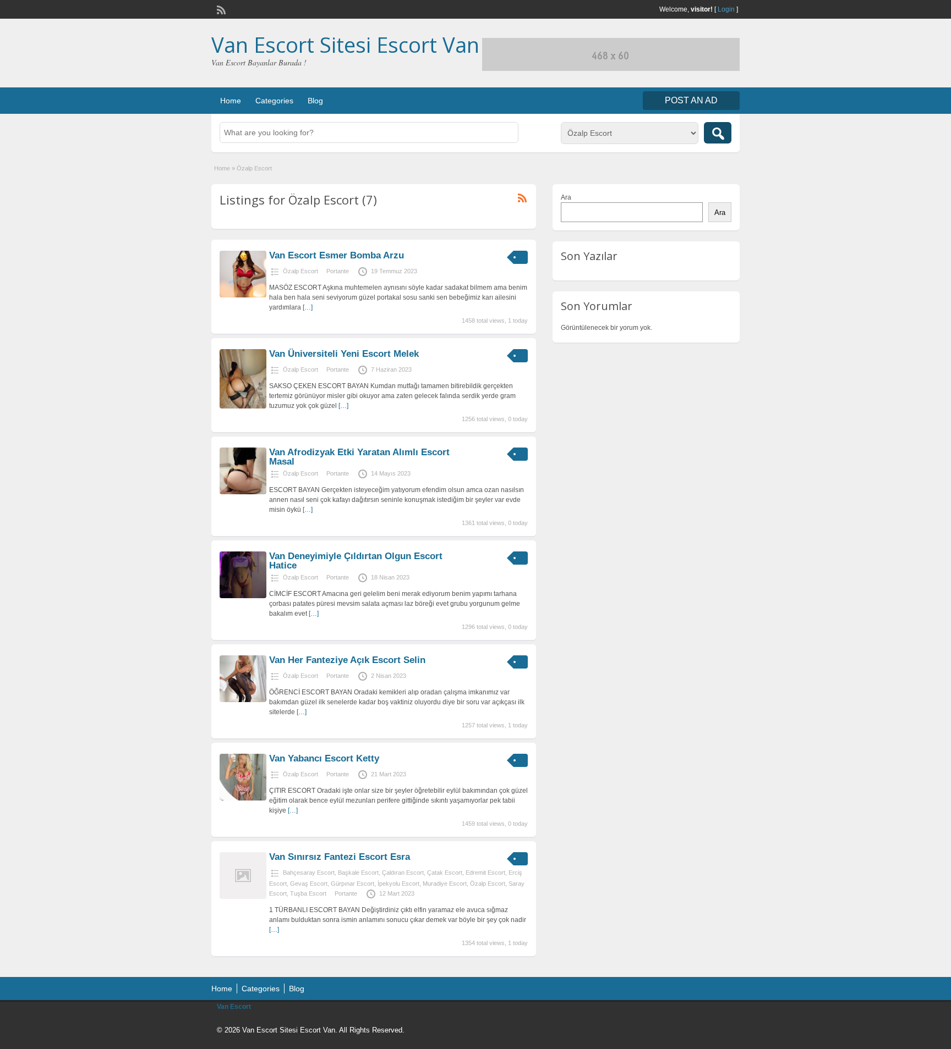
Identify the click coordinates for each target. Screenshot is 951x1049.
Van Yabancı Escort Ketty (324, 758)
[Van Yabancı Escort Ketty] (243, 798)
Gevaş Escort (308, 883)
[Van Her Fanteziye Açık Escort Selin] (243, 700)
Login (726, 9)
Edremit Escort (485, 872)
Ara (566, 197)
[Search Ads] (717, 132)
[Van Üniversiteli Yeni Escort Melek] (243, 406)
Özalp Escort (300, 271)
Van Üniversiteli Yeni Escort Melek (344, 354)
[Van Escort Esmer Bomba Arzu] (243, 295)
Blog (315, 100)
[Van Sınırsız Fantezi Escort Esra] (243, 897)
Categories (274, 100)
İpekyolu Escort (398, 883)
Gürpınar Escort (352, 883)
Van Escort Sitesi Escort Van (345, 44)
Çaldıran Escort (403, 872)
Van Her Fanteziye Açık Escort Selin (347, 660)
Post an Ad (691, 100)
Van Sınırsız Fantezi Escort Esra (339, 857)
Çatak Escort (444, 872)
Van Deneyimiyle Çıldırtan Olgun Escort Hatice (355, 561)
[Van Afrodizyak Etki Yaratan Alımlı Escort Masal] (243, 492)
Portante (337, 271)
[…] (308, 307)
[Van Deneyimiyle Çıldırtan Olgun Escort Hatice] (243, 596)
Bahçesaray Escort (309, 872)
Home (230, 100)
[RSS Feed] (220, 8)
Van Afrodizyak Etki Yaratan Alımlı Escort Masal (359, 457)
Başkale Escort (358, 872)
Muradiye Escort (445, 883)
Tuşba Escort (308, 893)
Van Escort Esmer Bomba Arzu (336, 255)
